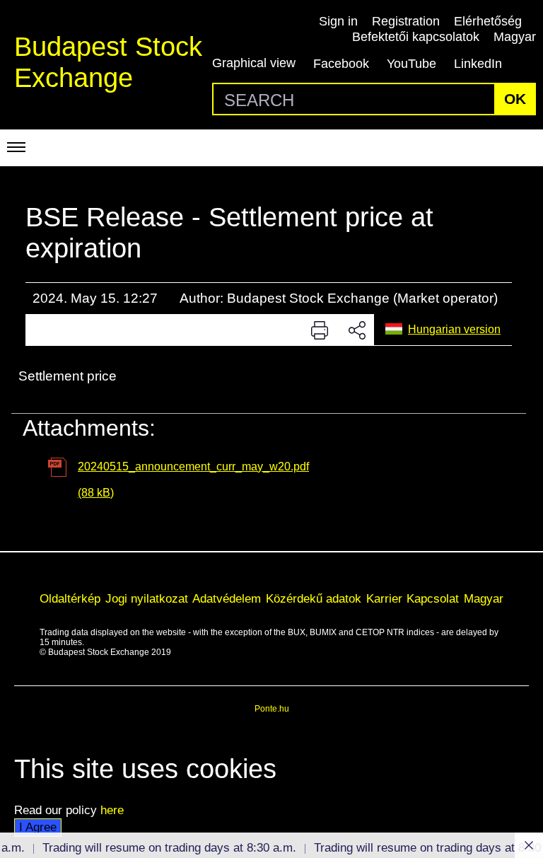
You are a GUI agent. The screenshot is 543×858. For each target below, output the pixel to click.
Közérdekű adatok (313, 598)
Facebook (341, 64)
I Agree (38, 827)
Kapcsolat (433, 598)
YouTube (411, 64)
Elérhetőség (488, 21)
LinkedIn (478, 64)
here (112, 810)
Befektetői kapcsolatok (415, 37)
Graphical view (254, 63)
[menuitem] (70, 599)
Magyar (515, 37)
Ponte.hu (272, 709)
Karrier (384, 598)
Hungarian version (454, 329)
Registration (406, 21)
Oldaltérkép (70, 598)
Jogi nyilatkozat (146, 598)
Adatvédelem (226, 598)
